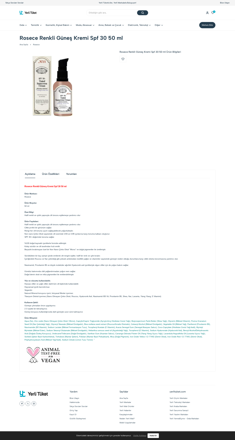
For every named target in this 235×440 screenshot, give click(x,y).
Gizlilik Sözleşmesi (78, 418)
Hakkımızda (74, 402)
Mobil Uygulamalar (127, 423)
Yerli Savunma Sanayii (179, 410)
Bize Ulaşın (225, 3)
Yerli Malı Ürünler (127, 406)
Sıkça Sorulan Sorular (14, 3)
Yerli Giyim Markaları (178, 398)
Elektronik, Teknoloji (138, 25)
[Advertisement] (117, 144)
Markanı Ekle (207, 25)
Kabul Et (153, 436)
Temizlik (35, 25)
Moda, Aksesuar (84, 25)
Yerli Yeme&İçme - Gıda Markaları (184, 418)
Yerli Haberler (125, 410)
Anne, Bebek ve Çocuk (109, 25)
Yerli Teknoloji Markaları (180, 402)
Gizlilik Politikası (139, 436)
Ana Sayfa (24, 44)
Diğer (157, 25)
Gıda (22, 25)
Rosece (36, 44)
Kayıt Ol (73, 414)
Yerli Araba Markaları (178, 406)
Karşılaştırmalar (126, 414)
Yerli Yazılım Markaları (179, 414)
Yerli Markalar (125, 402)
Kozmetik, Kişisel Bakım (57, 25)
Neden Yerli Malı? (127, 418)
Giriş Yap (74, 410)
